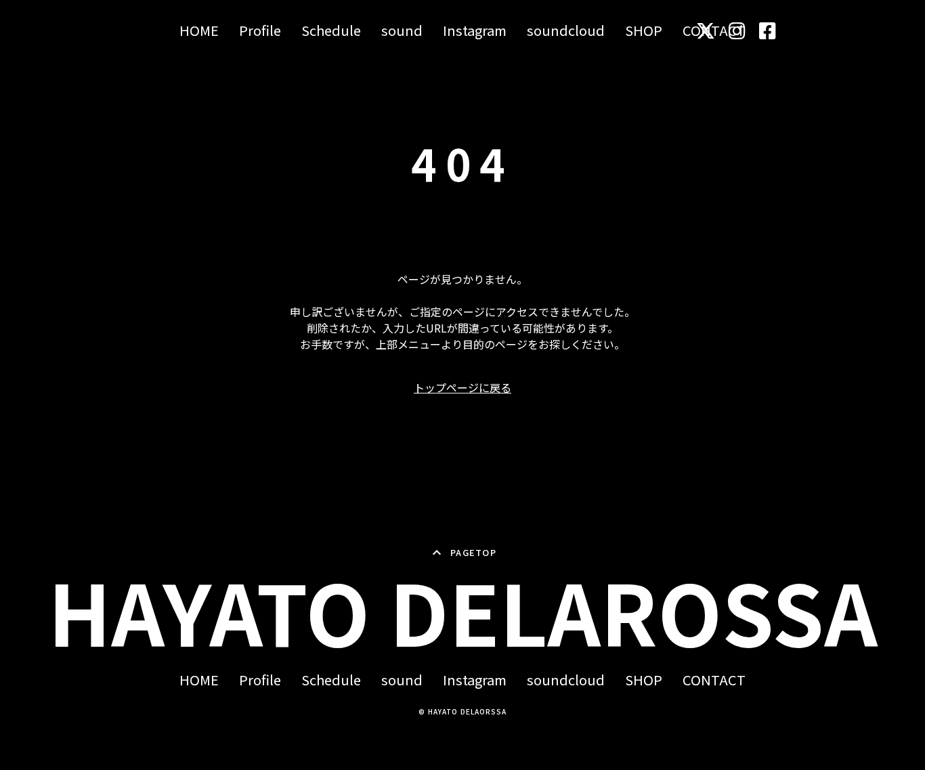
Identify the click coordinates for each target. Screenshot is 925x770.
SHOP (643, 30)
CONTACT (714, 679)
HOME (199, 30)
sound (402, 30)
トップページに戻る (462, 387)
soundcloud (566, 30)
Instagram (475, 30)
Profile (260, 30)
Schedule (331, 30)
